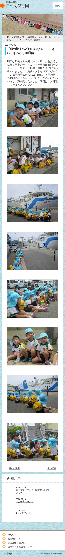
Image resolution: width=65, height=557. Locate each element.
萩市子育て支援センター (20, 546)
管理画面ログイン (12, 553)
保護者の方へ (14, 538)
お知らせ (12, 534)
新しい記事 (14, 468)
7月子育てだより (24, 513)
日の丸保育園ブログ (17, 542)
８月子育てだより (25, 501)
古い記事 (51, 468)
